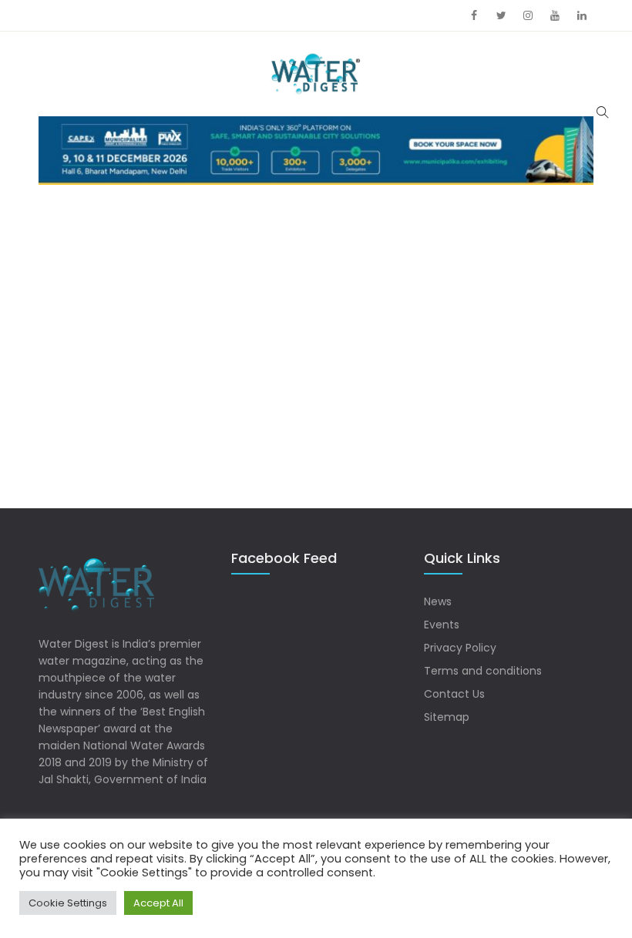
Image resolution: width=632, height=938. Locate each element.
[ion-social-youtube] (554, 15)
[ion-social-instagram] (528, 15)
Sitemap (446, 717)
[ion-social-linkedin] (581, 15)
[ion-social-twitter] (501, 15)
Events (441, 624)
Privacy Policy (460, 647)
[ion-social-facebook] (474, 15)
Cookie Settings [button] (68, 903)
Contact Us (454, 694)
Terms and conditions (483, 670)
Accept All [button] (158, 903)
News (438, 601)
